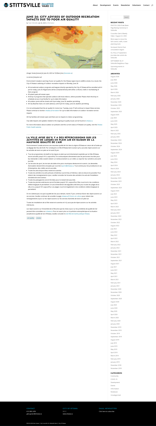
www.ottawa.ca (68, 414)
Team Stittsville (32, 23)
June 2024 (114, 159)
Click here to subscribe (106, 411)
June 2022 (114, 232)
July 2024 (114, 156)
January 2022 (115, 248)
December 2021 (116, 251)
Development (105, 5)
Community (114, 376)
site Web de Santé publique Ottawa (77, 214)
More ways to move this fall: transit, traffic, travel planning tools (119, 41)
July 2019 (114, 343)
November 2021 (116, 254)
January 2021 (115, 286)
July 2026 (114, 80)
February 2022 (115, 245)
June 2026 (114, 83)
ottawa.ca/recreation (52, 111)
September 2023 (116, 188)
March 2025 (115, 131)
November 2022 (116, 219)
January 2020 (115, 324)
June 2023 (114, 197)
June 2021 (114, 270)
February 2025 (115, 134)
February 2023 (115, 210)
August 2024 (115, 153)
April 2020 (114, 314)
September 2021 (116, 261)
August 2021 (115, 264)
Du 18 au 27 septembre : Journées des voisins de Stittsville (119, 55)
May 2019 (114, 349)
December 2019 (116, 327)
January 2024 (115, 175)
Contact (146, 5)
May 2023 (114, 200)
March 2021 (115, 280)
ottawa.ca (89, 121)
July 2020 (114, 305)
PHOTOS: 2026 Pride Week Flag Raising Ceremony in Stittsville (120, 27)
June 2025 (114, 121)
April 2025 (114, 127)
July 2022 (114, 229)
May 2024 (114, 162)
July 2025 (114, 118)
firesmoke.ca (68, 73)
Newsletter (125, 5)
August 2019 (115, 340)
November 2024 (116, 143)
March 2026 (115, 92)
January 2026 (115, 99)
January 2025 (115, 137)
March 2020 (115, 318)
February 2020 (115, 321)
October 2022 (115, 222)
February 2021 (115, 283)
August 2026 (115, 77)
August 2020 (115, 302)
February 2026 (115, 96)
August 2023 (115, 191)
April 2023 (114, 203)
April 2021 (114, 276)
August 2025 (115, 115)
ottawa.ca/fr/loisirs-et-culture (72, 196)
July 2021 (114, 267)
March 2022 (115, 242)
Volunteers (136, 5)
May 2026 (114, 86)
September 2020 (116, 299)
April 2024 (114, 165)
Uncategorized (116, 395)
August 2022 (115, 226)
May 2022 (114, 235)
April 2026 (114, 89)
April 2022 (114, 238)
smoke (38, 218)
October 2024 (115, 146)
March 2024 (115, 169)
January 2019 (115, 362)
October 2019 (115, 333)
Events (116, 5)
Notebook (114, 392)
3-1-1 (64, 411)
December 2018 (116, 365)
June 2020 (114, 308)
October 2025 (115, 108)
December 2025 (116, 102)
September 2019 (116, 337)
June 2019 (114, 346)
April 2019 (114, 352)
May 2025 (114, 124)
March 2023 (115, 207)
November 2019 (116, 330)
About (95, 5)
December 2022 (116, 216)
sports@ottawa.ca (68, 166)
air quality (30, 218)
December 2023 (116, 178)
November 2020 (116, 292)
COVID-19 (114, 379)
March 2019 (115, 356)
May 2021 (114, 273)
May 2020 (114, 311)
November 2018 (116, 368)
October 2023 (115, 184)
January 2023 (115, 213)
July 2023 (114, 194)
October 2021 (115, 257)
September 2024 (116, 150)
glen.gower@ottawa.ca (34, 414)
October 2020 (115, 295)
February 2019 (115, 359)
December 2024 (116, 140)
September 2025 (116, 112)
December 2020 (116, 289)
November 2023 (116, 181)
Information (50, 23)
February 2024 (115, 172)
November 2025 (116, 105)
